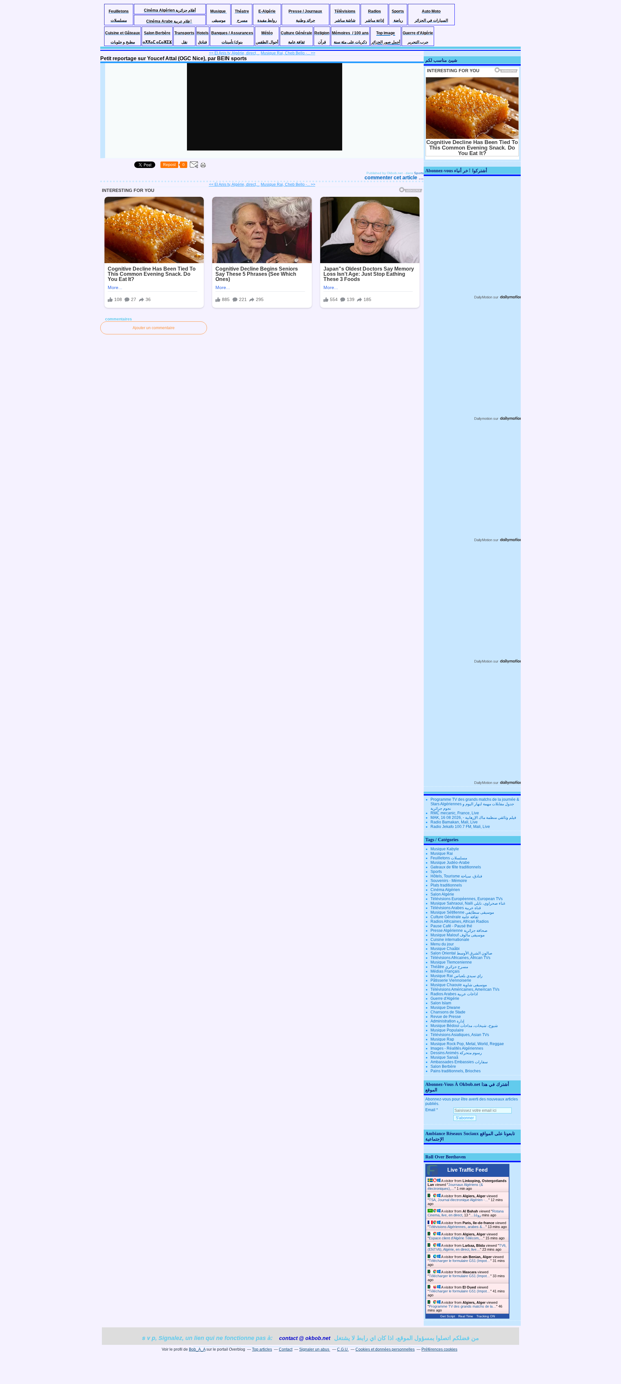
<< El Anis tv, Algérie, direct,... (234, 53)
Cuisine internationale (449, 939)
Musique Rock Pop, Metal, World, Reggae (467, 1044)
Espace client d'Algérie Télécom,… (456, 1238)
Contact (285, 1349)
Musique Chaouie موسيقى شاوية (458, 985)
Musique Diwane (445, 1007)
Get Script (447, 1316)
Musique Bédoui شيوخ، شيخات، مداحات (464, 1025)
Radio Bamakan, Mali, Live (454, 822)
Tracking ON (485, 1316)
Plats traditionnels (446, 885)
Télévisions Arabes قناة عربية (455, 908)
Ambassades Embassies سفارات (459, 1062)
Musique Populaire (447, 1030)
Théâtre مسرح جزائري (449, 967)
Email (430, 1110)
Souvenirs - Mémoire (448, 880)
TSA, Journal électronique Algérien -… (458, 1200)
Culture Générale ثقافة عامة (454, 917)
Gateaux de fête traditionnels (455, 867)
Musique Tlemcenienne (451, 962)
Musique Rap (442, 1039)
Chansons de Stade (447, 1012)
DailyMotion (483, 297)
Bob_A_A (197, 1349)
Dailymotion (483, 418)
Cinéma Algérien (445, 889)
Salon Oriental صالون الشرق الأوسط (461, 953)
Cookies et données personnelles (385, 1349)
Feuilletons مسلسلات (448, 858)
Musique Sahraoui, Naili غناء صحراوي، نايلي (467, 903)
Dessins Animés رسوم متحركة (456, 1053)
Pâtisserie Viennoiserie (450, 980)
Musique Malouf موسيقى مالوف (457, 935)
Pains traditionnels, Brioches (455, 1071)
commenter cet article (392, 177)
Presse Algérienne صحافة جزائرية (458, 930)
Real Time (465, 1316)
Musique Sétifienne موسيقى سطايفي (462, 912)
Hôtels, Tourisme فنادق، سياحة (456, 876)
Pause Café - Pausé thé (451, 926)
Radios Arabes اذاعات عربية (454, 994)
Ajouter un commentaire (154, 328)
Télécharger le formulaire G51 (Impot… (459, 1261)
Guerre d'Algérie (444, 998)
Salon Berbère (443, 1066)
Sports (419, 173)
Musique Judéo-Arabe (450, 862)
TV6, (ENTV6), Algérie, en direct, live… (467, 1247)
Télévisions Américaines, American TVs (464, 989)
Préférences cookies (439, 1349)
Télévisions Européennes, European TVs (466, 899)
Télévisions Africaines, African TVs (460, 957)
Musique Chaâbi (445, 948)
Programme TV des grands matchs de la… (462, 1306)
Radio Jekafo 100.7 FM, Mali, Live (460, 826)
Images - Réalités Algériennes (456, 1048)
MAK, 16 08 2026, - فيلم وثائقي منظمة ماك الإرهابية (473, 817)
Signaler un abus (314, 1349)
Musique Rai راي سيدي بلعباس (456, 976)
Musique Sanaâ (444, 1057)
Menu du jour (442, 944)
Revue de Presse (445, 1016)
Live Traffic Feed (467, 1170)
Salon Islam (440, 1003)
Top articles (262, 1349)
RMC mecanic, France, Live (454, 813)
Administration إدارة (447, 1021)
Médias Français (445, 971)
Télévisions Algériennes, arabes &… (457, 1227)
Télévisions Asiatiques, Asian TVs (459, 1034)
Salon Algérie (442, 894)
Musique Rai (441, 853)
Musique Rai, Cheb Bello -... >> (288, 53)
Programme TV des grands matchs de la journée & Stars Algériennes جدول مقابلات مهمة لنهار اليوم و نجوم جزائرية (474, 804)
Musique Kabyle (444, 849)
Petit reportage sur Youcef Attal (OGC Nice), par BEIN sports (173, 58)
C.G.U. (343, 1349)
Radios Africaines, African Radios (459, 921)
